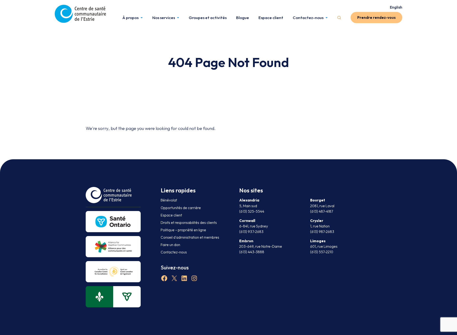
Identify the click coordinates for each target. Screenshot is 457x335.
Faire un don (170, 244)
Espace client (270, 17)
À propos (130, 17)
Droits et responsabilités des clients (189, 222)
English (396, 7)
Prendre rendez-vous (376, 17)
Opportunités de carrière (181, 208)
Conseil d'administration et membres (190, 237)
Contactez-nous (308, 17)
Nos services (163, 17)
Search (339, 18)
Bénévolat (169, 200)
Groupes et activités (208, 17)
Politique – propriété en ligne (183, 230)
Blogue (242, 17)
